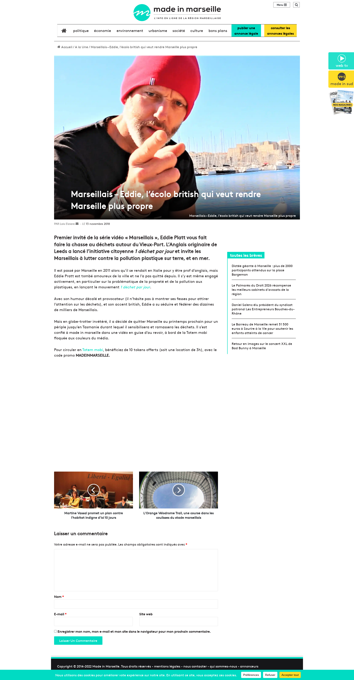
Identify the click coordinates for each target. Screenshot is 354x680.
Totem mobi (92, 349)
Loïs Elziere (67, 224)
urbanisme (158, 30)
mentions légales (167, 666)
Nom (59, 596)
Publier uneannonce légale (246, 30)
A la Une (81, 46)
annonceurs (249, 666)
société (178, 30)
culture (196, 30)
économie (102, 30)
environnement (130, 30)
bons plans (218, 30)
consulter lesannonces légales (280, 30)
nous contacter (195, 666)
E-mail (60, 614)
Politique (81, 30)
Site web (146, 614)
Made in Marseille (105, 666)
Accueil (66, 46)
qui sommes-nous (223, 666)
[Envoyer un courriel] (77, 224)
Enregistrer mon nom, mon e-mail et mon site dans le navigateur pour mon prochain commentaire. (134, 631)
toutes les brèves (246, 255)
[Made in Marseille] (177, 12)
